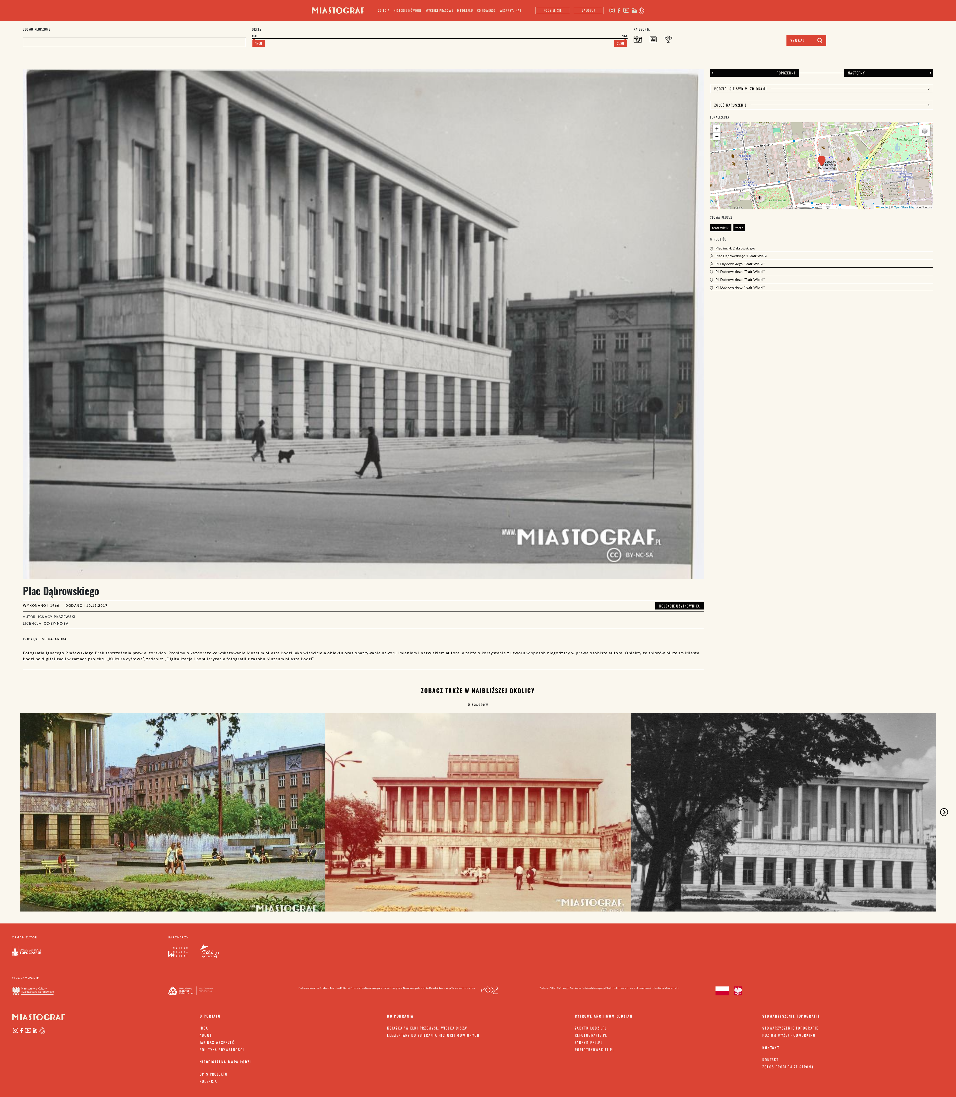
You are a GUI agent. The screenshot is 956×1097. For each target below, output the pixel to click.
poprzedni (786, 72)
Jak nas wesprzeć (217, 1042)
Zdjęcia (384, 10)
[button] (822, 161)
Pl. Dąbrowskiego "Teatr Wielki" (740, 264)
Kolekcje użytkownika (679, 605)
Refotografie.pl (591, 1035)
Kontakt (770, 1059)
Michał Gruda (54, 639)
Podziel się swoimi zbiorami (740, 88)
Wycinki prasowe (439, 10)
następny (856, 72)
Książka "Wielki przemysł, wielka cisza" (427, 1028)
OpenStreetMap (904, 207)
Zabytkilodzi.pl (591, 1028)
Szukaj (797, 40)
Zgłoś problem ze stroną (788, 1066)
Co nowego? (486, 10)
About (206, 1035)
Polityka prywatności (222, 1049)
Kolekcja (208, 1081)
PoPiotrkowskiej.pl (594, 1049)
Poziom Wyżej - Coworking (789, 1035)
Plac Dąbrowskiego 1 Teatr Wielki (741, 256)
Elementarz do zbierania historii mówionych (433, 1035)
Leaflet (884, 207)
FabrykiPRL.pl (589, 1042)
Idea (204, 1028)
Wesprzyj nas (511, 10)
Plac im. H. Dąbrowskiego (735, 248)
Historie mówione (408, 10)
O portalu (465, 10)
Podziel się (553, 10)
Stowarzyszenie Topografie (790, 1028)
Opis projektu (214, 1074)
